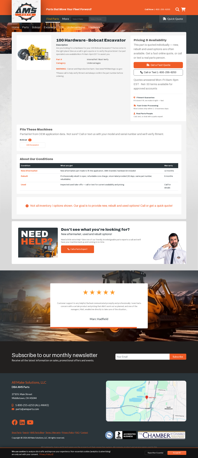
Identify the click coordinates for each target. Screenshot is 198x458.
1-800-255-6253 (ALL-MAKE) (32, 405)
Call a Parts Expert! (78, 249)
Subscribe (178, 356)
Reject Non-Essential (155, 453)
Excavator (50, 27)
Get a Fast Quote (160, 65)
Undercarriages (76, 27)
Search (26, 432)
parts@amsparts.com (27, 409)
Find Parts (52, 18)
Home (15, 27)
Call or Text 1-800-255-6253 (160, 72)
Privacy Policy (68, 432)
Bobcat (36, 27)
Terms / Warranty (52, 432)
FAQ (77, 432)
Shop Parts (16, 432)
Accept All (176, 453)
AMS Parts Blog (37, 432)
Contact (84, 432)
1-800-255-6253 (162, 9)
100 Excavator (32, 145)
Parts (25, 27)
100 (61, 27)
